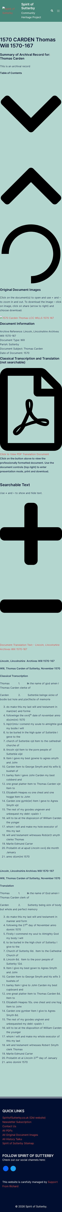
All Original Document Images (20, 1134)
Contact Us (9, 1126)
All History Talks (12, 1139)
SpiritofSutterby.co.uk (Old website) (24, 1117)
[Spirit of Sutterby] (10, 11)
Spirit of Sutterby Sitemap (18, 1143)
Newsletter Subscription (16, 1121)
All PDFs (7, 1130)
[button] (52, 11)
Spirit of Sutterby (28, 6)
